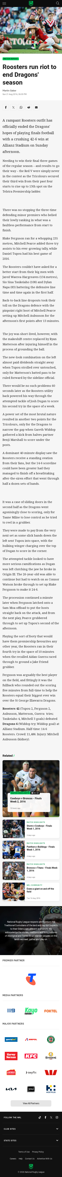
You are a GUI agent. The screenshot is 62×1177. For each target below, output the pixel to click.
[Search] (57, 3)
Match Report (10, 59)
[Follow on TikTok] (39, 1117)
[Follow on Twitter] (51, 1117)
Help (21, 1158)
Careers (13, 1158)
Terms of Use (24, 1151)
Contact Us (29, 1158)
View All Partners (31, 1103)
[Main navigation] (4, 3)
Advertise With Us (44, 1158)
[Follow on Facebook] (45, 1117)
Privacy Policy (38, 1151)
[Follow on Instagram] (57, 1117)
